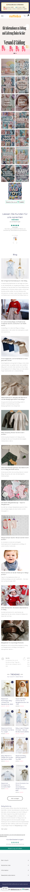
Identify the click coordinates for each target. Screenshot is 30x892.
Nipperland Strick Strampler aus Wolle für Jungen (7, 729)
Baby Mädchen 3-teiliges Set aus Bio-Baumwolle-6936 (7, 757)
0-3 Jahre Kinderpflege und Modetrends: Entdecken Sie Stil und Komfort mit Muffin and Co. (13, 323)
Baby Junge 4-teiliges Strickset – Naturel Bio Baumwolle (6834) (22, 729)
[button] (14, 243)
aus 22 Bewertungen (15, 221)
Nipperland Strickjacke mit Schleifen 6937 (5, 785)
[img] (15, 220)
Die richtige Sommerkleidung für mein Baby (14, 280)
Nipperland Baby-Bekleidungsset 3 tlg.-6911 (21, 757)
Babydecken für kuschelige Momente (12, 642)
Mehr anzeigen (15, 798)
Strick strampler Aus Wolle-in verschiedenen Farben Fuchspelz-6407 (22, 786)
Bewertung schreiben (15, 848)
